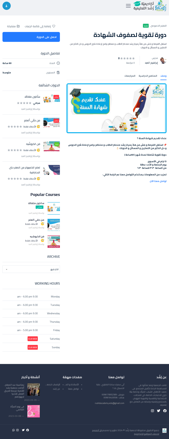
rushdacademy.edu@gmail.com (109, 403)
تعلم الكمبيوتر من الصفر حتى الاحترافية (24, 170)
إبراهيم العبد (151, 62)
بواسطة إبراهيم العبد (30, 109)
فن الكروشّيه (33, 143)
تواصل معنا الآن (158, 181)
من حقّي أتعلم (32, 120)
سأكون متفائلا (32, 96)
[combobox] (31, 269)
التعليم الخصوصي (158, 26)
